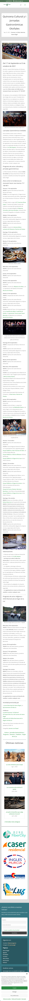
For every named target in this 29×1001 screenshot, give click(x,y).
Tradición (18, 734)
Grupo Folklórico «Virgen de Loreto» (12, 483)
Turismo (5, 956)
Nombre (4, 920)
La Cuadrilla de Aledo (10, 311)
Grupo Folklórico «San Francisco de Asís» (13, 450)
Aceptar (14, 988)
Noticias (23, 32)
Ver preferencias (14, 995)
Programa (6, 734)
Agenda (5, 952)
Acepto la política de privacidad (11, 930)
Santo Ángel (14, 34)
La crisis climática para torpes (14, 764)
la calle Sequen (17, 556)
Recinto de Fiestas (20, 229)
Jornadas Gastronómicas (17, 732)
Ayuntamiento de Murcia (9, 707)
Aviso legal (23, 999)
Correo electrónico (6, 925)
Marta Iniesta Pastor (9, 376)
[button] (27, 973)
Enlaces (5, 962)
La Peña (18, 32)
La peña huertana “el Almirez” (11, 712)
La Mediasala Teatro (18, 407)
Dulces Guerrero (7, 502)
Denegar (14, 991)
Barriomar (13, 394)
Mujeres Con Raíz (18, 286)
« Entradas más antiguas (12, 822)
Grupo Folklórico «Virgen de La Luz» (12, 458)
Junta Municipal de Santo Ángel (12, 705)
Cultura (6, 732)
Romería (12, 734)
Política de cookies (7, 999)
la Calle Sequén (12, 147)
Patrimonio (6, 960)
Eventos (13, 32)
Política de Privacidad (16, 999)
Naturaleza (6, 958)
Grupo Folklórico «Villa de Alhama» (12, 454)
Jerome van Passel (13, 728)
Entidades (5, 954)
